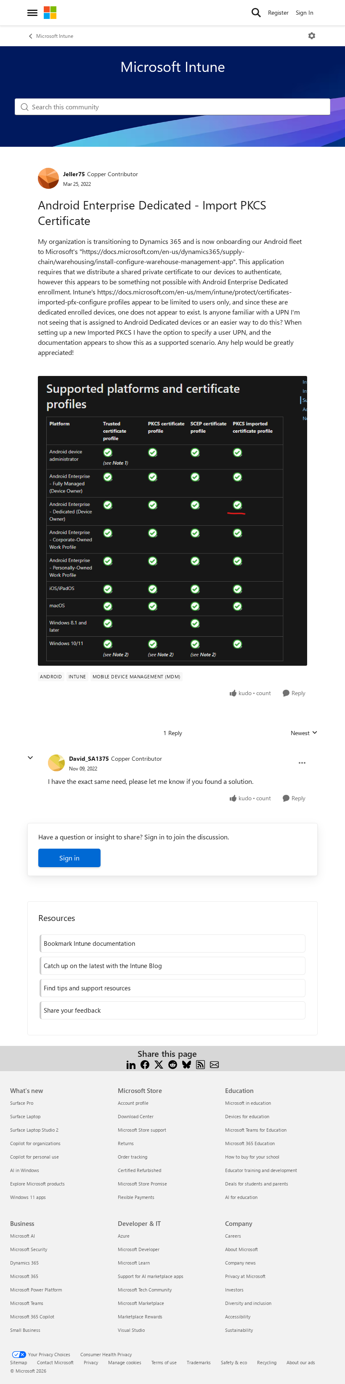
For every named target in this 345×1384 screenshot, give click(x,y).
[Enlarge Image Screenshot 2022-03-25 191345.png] (172, 521)
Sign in (69, 857)
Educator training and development (261, 1170)
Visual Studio (131, 1330)
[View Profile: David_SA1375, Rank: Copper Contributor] (56, 762)
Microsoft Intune (54, 35)
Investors (234, 1289)
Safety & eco (234, 1362)
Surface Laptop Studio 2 (34, 1130)
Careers (233, 1236)
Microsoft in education (248, 1103)
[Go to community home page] (50, 12)
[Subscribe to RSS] (200, 1063)
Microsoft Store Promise (142, 1183)
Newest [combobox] (304, 733)
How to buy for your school (252, 1157)
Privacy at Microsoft (245, 1276)
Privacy (91, 1362)
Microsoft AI (22, 1236)
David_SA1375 (89, 758)
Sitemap (18, 1362)
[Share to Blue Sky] (186, 1063)
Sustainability (239, 1330)
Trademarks (199, 1362)
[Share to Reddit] (172, 1063)
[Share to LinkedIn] (131, 1063)
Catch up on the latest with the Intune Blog (103, 965)
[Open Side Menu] (32, 12)
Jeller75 (74, 174)
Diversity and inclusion (248, 1303)
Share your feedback (72, 1010)
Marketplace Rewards (140, 1316)
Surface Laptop (25, 1116)
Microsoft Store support (142, 1130)
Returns (126, 1143)
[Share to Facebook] (145, 1063)
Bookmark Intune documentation (89, 943)
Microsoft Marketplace (141, 1303)
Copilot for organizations (35, 1143)
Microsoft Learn (134, 1263)
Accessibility (237, 1316)
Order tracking (132, 1157)
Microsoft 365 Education (250, 1143)
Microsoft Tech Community (145, 1289)
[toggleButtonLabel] (312, 36)
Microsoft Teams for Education (256, 1130)
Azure (124, 1236)
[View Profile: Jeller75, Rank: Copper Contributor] (48, 178)
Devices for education (247, 1116)
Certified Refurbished (139, 1170)
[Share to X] (158, 1063)
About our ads (301, 1362)
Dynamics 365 (24, 1263)
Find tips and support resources (87, 988)
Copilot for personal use (34, 1157)
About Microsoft (241, 1249)
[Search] (256, 13)
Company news (240, 1263)
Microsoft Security (28, 1249)
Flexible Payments (136, 1197)
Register (278, 12)
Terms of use (164, 1362)
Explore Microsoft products (37, 1183)
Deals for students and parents (256, 1183)
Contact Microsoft (55, 1362)
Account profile (133, 1103)
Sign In (304, 12)
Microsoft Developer (138, 1249)
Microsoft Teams (26, 1303)
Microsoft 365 (24, 1276)
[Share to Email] (214, 1063)
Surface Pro (21, 1103)
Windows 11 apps (28, 1197)
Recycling (266, 1362)
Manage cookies (124, 1362)
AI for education (241, 1197)
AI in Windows (24, 1170)
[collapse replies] (30, 758)
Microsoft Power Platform (36, 1289)
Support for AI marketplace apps (150, 1276)
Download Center (136, 1116)
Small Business (25, 1330)
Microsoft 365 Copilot (32, 1316)
